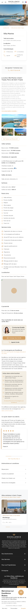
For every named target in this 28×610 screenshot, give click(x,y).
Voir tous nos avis (13, 459)
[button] (2, 15)
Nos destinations (14, 554)
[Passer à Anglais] (25, 2)
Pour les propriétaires (14, 565)
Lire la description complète (9, 111)
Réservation (5, 469)
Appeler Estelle (15, 342)
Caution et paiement (8, 474)
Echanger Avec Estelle (15, 338)
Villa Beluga (6, 517)
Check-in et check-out (8, 478)
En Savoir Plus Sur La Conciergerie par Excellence (14, 401)
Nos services (14, 559)
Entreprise (14, 571)
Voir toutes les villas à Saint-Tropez (11, 497)
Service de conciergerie (8, 482)
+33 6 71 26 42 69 (15, 70)
